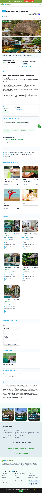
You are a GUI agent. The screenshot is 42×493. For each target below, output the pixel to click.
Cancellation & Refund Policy (19, 481)
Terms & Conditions (9, 370)
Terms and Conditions (27, 55)
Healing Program (27, 181)
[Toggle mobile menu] (40, 4)
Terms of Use (17, 479)
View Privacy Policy (32, 489)
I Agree (21, 491)
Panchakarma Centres (7, 432)
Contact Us (4, 482)
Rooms (9, 55)
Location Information (17, 55)
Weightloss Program (9, 181)
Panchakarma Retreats (12, 445)
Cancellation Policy (7, 56)
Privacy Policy (18, 477)
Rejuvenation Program (28, 203)
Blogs (3, 480)
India (6, 8)
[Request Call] (39, 125)
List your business (32, 475)
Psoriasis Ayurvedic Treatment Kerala (21, 453)
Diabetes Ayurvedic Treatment (28, 450)
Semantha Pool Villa (26, 233)
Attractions (8, 350)
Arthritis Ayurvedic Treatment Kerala (26, 448)
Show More (35, 100)
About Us (4, 477)
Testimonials (4, 479)
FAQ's (16, 475)
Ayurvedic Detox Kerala (13, 448)
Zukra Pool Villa (7, 299)
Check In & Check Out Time (12, 118)
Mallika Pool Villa (7, 267)
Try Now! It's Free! (28, 1)
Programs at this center (11, 162)
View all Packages (26, 66)
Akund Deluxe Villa (26, 267)
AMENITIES (7, 149)
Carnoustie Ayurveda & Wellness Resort (8, 416)
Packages (5, 55)
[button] (38, 414)
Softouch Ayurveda (33, 416)
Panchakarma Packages (33, 429)
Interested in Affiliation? (33, 477)
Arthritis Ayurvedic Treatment (14, 450)
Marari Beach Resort (20, 416)
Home (3, 8)
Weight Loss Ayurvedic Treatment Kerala (26, 445)
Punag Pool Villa (7, 233)
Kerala (10, 8)
